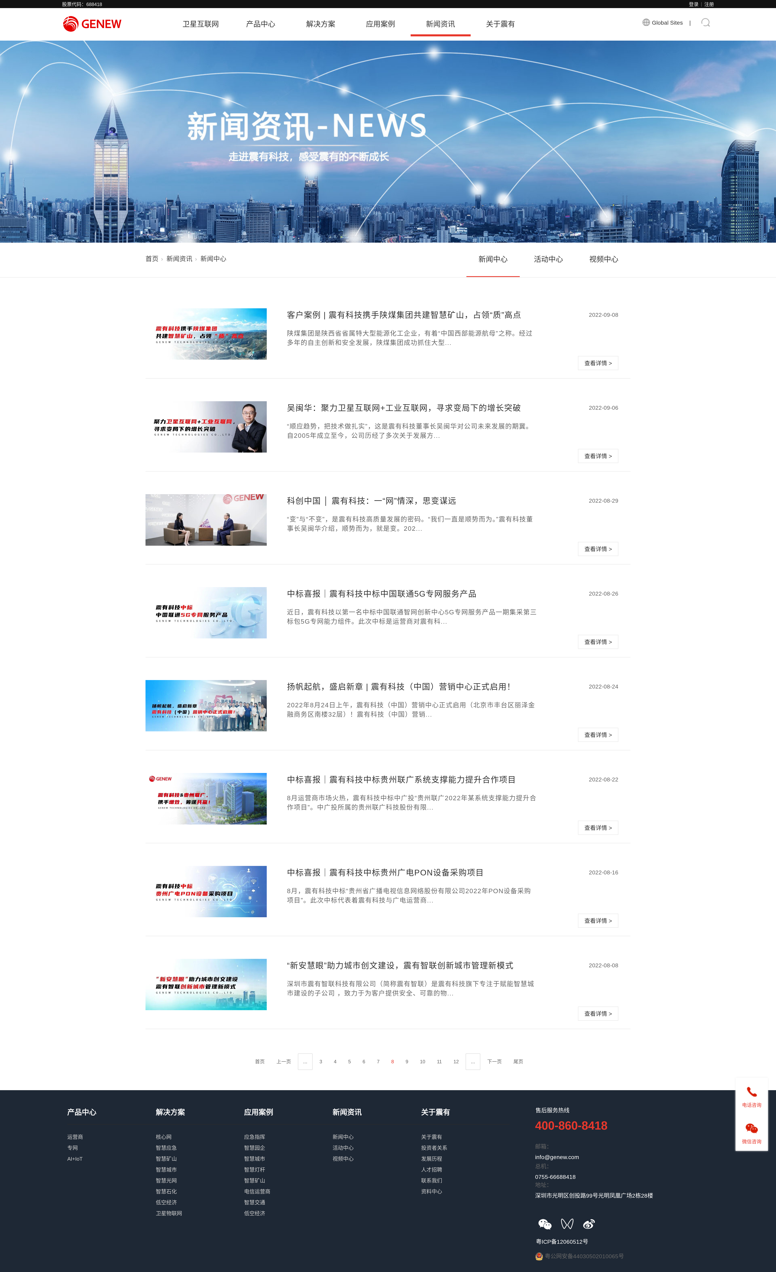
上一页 (283, 1061)
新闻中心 (493, 259)
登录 (694, 4)
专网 (111, 1141)
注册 (709, 4)
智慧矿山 (200, 1152)
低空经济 (200, 1195)
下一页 (494, 1061)
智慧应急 (200, 1141)
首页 (152, 258)
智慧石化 (200, 1185)
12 (456, 1061)
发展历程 (465, 1152)
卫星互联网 (200, 24)
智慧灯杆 (288, 1163)
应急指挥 (288, 1130)
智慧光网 (200, 1174)
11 (439, 1061)
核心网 (200, 1130)
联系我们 (465, 1174)
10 (422, 1061)
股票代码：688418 (82, 4)
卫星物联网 (200, 1206)
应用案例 (380, 24)
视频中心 (603, 259)
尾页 (518, 1061)
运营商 (111, 1130)
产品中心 (260, 24)
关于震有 (500, 24)
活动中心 (548, 259)
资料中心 (465, 1185)
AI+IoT (111, 1152)
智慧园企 (288, 1141)
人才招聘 (465, 1163)
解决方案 (320, 24)
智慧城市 (200, 1163)
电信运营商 (288, 1185)
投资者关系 (465, 1141)
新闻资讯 (440, 24)
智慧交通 (288, 1195)
